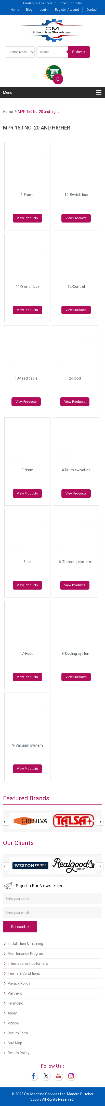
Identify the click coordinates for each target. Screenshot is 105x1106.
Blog (29, 9)
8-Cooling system (76, 654)
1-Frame (27, 195)
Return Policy (18, 1053)
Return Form (18, 1033)
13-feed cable (26, 378)
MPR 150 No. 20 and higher (39, 112)
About (13, 1013)
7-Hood (27, 654)
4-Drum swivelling (76, 470)
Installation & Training (25, 944)
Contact (92, 9)
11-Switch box (27, 286)
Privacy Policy (19, 983)
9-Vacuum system (27, 745)
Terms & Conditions (24, 973)
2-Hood (75, 378)
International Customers (28, 963)
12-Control (76, 286)
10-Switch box (76, 195)
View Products (27, 218)
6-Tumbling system (75, 562)
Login (44, 9)
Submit (79, 52)
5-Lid (27, 562)
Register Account (67, 9)
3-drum (27, 470)
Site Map (15, 1043)
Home (14, 9)
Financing (15, 1003)
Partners (15, 993)
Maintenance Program (26, 954)
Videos (13, 1023)
